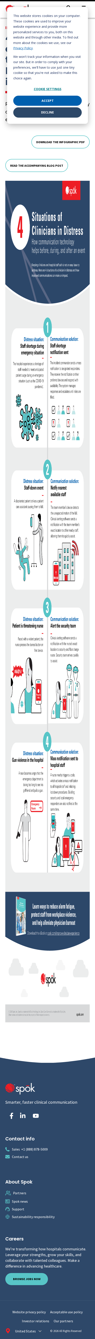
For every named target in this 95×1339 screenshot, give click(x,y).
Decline (47, 112)
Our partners (63, 1321)
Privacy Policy (23, 48)
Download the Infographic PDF (60, 142)
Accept (48, 101)
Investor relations (35, 1321)
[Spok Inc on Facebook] (10, 1116)
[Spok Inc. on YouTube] (36, 1116)
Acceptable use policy (66, 1312)
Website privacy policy (29, 1312)
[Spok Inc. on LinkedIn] (23, 1116)
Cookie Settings (47, 89)
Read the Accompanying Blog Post (36, 166)
